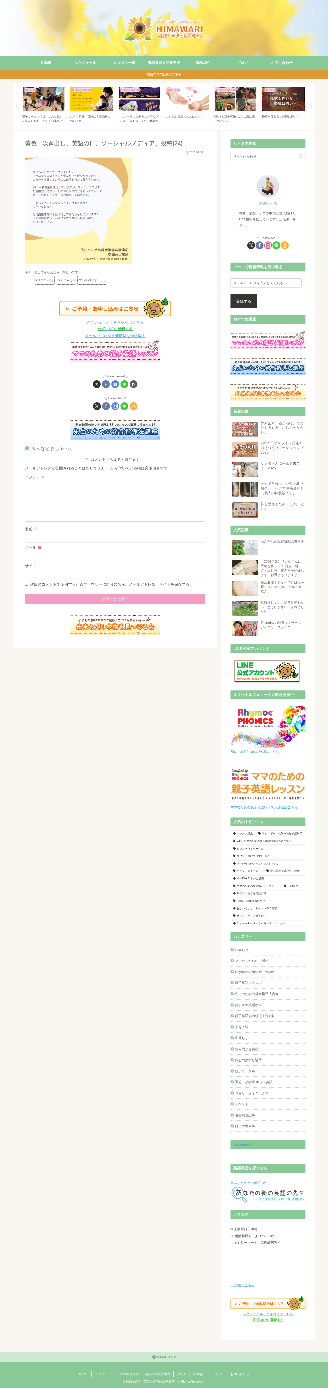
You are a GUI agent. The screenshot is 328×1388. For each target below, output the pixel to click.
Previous (17, 106)
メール (33, 547)
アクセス (218, 1374)
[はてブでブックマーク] (115, 384)
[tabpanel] (43, 105)
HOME (83, 1374)
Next (311, 106)
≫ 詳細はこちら (242, 1285)
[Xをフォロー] (97, 406)
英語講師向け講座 (157, 1374)
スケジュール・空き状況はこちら (115, 322)
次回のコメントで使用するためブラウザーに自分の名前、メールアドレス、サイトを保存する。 (111, 584)
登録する (243, 301)
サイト (30, 566)
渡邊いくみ (268, 203)
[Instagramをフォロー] (115, 406)
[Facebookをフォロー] (106, 406)
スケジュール (104, 1374)
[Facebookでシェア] (106, 384)
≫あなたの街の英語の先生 (250, 1183)
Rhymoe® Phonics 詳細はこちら (254, 751)
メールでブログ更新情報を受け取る (115, 336)
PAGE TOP (166, 1357)
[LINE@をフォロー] (124, 406)
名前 (31, 529)
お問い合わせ (239, 1374)
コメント (35, 477)
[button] (133, 384)
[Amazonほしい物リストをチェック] (133, 406)
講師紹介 (199, 1374)
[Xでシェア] (97, 384)
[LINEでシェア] (124, 384)
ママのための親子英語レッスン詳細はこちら (263, 807)
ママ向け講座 (129, 1374)
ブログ (181, 1374)
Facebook (241, 1144)
